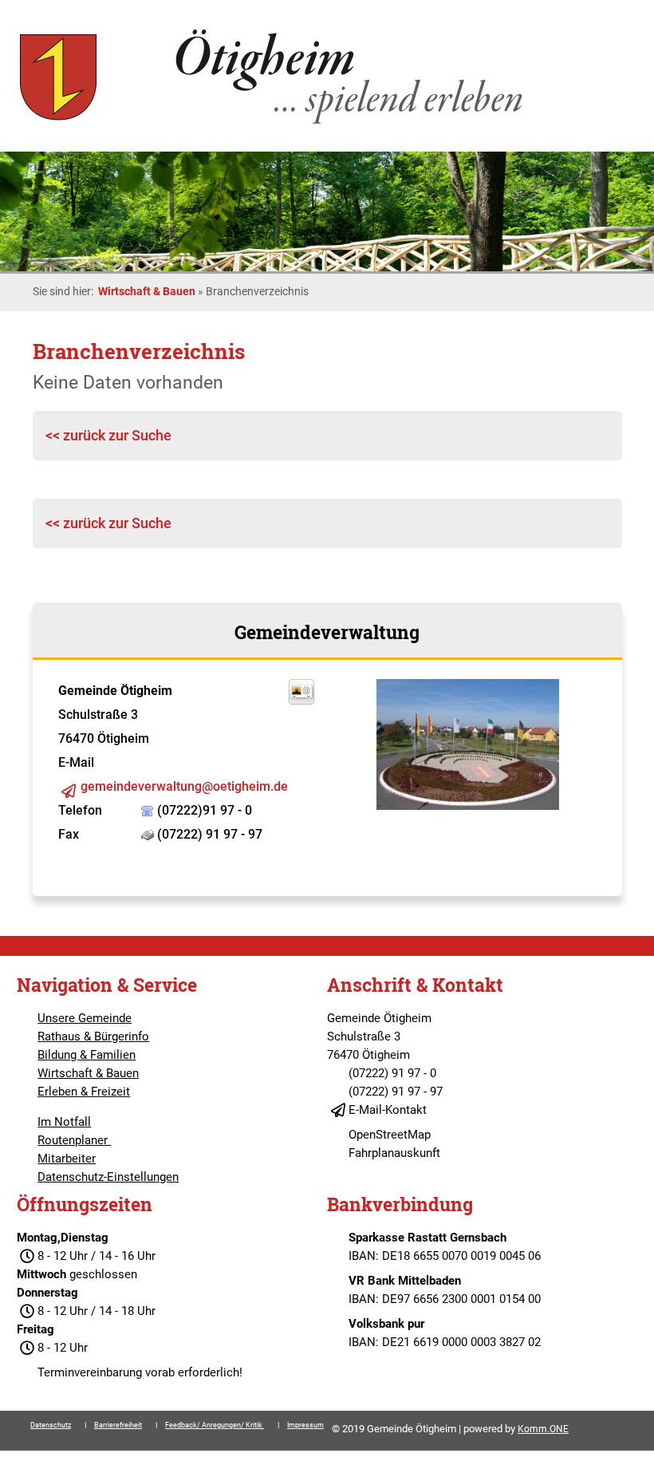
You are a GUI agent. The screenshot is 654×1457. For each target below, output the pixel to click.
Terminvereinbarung (89, 1372)
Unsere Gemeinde (84, 1018)
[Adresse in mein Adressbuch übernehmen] (301, 700)
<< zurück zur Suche (108, 435)
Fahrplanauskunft (394, 1153)
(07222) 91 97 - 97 (396, 1091)
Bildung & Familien (86, 1055)
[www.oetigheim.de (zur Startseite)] (274, 123)
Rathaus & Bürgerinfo (93, 1036)
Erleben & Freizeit (83, 1091)
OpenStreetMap (390, 1134)
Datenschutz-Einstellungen (108, 1177)
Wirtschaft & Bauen (146, 291)
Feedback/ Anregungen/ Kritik (214, 1425)
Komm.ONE (543, 1429)
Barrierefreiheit (118, 1425)
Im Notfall (64, 1122)
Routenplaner (74, 1140)
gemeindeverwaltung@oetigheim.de (184, 786)
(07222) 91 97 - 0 (392, 1073)
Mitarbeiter (66, 1158)
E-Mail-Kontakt (388, 1110)
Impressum (305, 1425)
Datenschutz (50, 1425)
